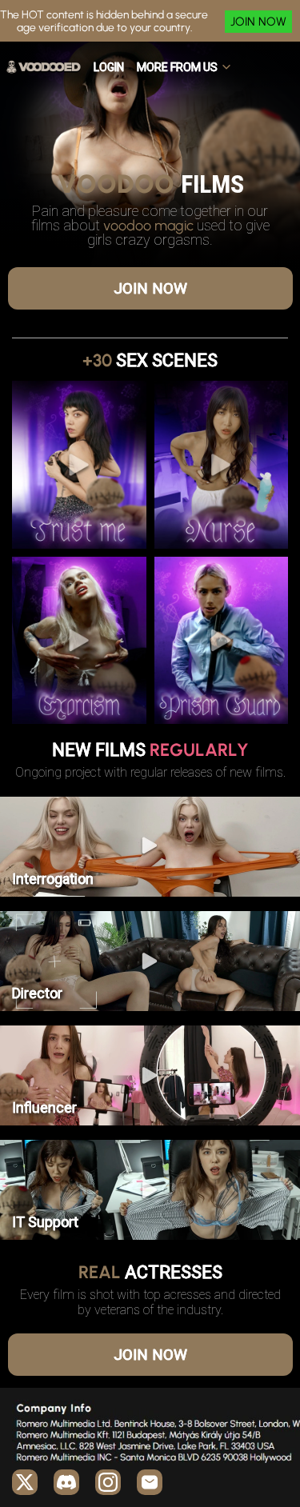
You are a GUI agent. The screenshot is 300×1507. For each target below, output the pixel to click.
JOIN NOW (258, 21)
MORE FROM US (177, 67)
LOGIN (109, 67)
